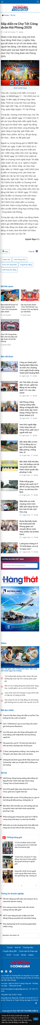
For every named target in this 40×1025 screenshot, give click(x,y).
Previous (4, 885)
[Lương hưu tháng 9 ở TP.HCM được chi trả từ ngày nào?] (9, 548)
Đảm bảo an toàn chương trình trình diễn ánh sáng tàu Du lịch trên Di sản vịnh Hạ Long (29, 506)
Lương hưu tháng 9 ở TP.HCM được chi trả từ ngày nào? (29, 546)
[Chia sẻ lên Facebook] (36, 251)
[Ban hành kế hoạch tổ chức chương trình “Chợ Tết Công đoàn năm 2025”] (10, 295)
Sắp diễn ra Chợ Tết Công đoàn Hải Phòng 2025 (19, 25)
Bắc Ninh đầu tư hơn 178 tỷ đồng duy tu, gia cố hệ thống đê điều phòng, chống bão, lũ (28, 447)
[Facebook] (2, 971)
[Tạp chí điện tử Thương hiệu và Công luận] (20, 964)
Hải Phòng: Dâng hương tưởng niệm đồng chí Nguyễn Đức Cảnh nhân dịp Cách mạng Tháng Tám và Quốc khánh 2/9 (20, 780)
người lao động (26, 265)
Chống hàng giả (14, 837)
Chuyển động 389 (10, 951)
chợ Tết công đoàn (10, 265)
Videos (31, 955)
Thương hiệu (28, 947)
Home (6, 15)
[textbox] (20, 565)
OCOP (9, 955)
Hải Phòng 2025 (20, 259)
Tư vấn (16, 955)
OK (36, 1019)
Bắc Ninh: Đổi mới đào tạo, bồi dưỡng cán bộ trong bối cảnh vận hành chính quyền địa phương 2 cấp (29, 466)
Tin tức (10, 947)
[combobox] (20, 565)
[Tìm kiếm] (38, 2)
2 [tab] (22, 886)
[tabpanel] (20, 862)
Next (36, 885)
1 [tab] (18, 886)
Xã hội (12, 15)
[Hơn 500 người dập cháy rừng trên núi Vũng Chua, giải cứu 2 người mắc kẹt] (9, 430)
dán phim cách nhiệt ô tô (11, 935)
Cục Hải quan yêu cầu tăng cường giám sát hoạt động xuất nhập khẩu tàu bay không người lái (20, 734)
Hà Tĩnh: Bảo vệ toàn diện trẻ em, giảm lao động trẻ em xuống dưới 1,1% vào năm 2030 (29, 387)
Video (4, 643)
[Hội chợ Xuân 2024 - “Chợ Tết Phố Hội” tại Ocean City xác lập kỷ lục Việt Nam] (30, 295)
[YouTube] (6, 971)
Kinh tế (17, 947)
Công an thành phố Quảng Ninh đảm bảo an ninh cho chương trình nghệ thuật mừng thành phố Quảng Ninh (29, 367)
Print (6, 252)
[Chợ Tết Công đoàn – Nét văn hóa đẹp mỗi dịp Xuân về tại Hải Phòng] (10, 325)
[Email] (10, 971)
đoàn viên (6, 259)
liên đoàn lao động (9, 270)
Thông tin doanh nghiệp (12, 893)
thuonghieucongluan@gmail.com (16, 989)
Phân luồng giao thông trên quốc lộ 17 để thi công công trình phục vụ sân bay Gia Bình (29, 486)
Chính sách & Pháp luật (28, 951)
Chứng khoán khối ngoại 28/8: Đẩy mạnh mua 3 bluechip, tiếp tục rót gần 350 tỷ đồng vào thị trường (21, 762)
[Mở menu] (2, 2)
